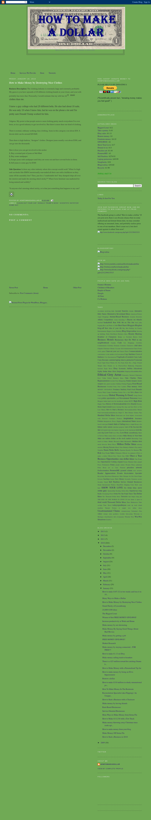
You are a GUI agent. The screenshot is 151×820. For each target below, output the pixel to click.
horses (114, 407)
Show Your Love (104, 144)
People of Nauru (104, 290)
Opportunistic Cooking (109, 462)
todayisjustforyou (119, 505)
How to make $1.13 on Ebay (113, 653)
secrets (140, 479)
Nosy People (106, 453)
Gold (99, 398)
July (105, 565)
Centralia (123, 346)
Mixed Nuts (119, 447)
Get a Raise (135, 392)
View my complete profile (110, 768)
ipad (106, 424)
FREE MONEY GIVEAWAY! (113, 639)
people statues (120, 465)
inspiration (128, 418)
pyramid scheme (126, 470)
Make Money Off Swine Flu (113, 733)
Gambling (114, 392)
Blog (124, 331)
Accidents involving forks (106, 311)
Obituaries (118, 453)
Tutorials (52, 73)
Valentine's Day (136, 511)
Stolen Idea (125, 491)
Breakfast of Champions (107, 337)
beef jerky (138, 322)
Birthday (119, 331)
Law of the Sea (130, 427)
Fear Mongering (120, 381)
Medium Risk (137, 441)
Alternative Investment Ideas (118, 313)
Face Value (102, 378)
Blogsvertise (103, 164)
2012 (103, 535)
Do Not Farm (119, 363)
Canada (113, 343)
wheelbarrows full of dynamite (114, 517)
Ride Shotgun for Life (127, 476)
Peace (99, 465)
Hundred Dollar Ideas (106, 415)
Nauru (106, 450)
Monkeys (126, 447)
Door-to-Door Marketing (126, 366)
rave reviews (137, 470)
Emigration (120, 371)
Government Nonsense (128, 398)
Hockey (139, 404)
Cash (120, 342)
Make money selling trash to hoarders (117, 657)
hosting (119, 407)
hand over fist (112, 401)
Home (13, 73)
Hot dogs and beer (127, 407)
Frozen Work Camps (104, 392)
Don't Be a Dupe (131, 363)
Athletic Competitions (105, 320)
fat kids (112, 381)
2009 (103, 742)
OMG (127, 456)
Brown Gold (137, 337)
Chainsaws (130, 346)
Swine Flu (117, 494)
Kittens (100, 427)
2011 (103, 539)
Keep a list (138, 424)
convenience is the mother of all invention (111, 354)
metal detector (102, 444)
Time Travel (107, 505)
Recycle (101, 167)
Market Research (114, 441)
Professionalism (103, 470)
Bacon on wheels (134, 319)
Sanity (112, 479)
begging (100, 325)
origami (120, 462)
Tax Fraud (124, 494)
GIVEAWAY (102, 142)
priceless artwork (134, 467)
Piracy (133, 465)
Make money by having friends (114, 703)
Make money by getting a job (114, 635)
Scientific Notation (69, 203)
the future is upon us (135, 499)
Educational (138, 368)
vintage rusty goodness (111, 514)
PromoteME (114, 470)
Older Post (77, 287)
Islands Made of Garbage (117, 424)
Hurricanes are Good (122, 415)
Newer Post (13, 287)
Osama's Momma (104, 284)
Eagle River (108, 368)
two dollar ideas (135, 508)
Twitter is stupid (119, 508)
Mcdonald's (127, 441)
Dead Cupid (101, 363)
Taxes (131, 494)
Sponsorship (111, 491)
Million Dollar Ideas (126, 444)
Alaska (131, 311)
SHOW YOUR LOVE (112, 487)
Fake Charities (130, 378)
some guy (13, 205)
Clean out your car (27, 203)
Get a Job (126, 392)
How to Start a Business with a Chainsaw (118, 699)
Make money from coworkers (113, 436)
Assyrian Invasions (136, 317)
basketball (108, 322)
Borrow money (103, 136)
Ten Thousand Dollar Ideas (111, 496)
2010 (103, 542)
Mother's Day (133, 447)
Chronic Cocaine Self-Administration (121, 348)
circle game (101, 351)
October (106, 553)
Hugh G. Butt (123, 413)
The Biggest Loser (109, 613)
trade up (130, 505)
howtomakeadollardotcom (109, 413)
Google (101, 293)
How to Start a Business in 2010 (115, 736)
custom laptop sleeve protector (121, 359)
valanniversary (125, 511)
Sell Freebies (103, 156)
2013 (103, 531)
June (105, 569)
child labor (138, 345)
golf (117, 398)
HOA (129, 404)
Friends (139, 389)
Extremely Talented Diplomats (132, 375)
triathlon (100, 508)
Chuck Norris (138, 348)
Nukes (112, 453)
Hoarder (134, 404)
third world (102, 502)
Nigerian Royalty (125, 450)
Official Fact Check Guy (116, 456)
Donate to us (103, 147)
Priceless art (102, 150)
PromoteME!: (103, 153)
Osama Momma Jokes (130, 462)
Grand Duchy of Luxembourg (114, 606)
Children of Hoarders (106, 287)
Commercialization (135, 351)
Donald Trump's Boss (48, 203)
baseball (100, 322)
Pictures (128, 465)
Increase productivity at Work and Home (118, 621)
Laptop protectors (105, 159)
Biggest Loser (103, 127)
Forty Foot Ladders (119, 387)
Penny (112, 465)
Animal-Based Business (119, 316)
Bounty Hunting (135, 333)
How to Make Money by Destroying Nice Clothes (35, 82)
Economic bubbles (126, 368)
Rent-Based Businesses (111, 707)
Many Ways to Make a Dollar (114, 598)
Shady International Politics (107, 485)
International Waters (129, 421)
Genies (120, 392)
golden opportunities (108, 398)
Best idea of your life (113, 328)
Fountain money (104, 139)
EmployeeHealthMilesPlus (133, 371)
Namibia (100, 450)
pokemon (139, 465)
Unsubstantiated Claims (109, 510)
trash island (138, 505)
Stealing (118, 491)
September (107, 557)
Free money (132, 386)
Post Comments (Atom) (29, 293)
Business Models (106, 339)
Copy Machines (129, 354)
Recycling (101, 476)
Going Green (138, 395)
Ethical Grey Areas (109, 374)
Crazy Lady (138, 357)
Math (122, 441)
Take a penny (103, 130)
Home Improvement (105, 407)
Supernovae (133, 491)
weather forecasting (126, 514)
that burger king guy (135, 496)
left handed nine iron (107, 430)
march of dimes (103, 441)
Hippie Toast (102, 404)
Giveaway (105, 395)
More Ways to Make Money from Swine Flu (119, 714)
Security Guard (103, 482)
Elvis (114, 371)
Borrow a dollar (108, 678)
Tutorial (107, 508)
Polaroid (122, 468)
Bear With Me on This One (123, 322)
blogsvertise (131, 331)
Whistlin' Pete (129, 517)
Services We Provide (28, 73)
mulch (140, 447)
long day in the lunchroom (127, 430)
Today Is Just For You (106, 198)
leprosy (116, 430)
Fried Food (131, 389)
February (107, 584)
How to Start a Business (115, 409)
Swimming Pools (107, 494)
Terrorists (124, 496)
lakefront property (118, 427)
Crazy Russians (103, 360)
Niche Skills (114, 450)
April (105, 576)
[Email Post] (52, 200)
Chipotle (100, 348)
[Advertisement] (75, 63)
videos (100, 514)
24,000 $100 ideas (109, 609)
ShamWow (120, 485)
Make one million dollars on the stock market (114, 438)
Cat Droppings (129, 343)
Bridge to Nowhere (125, 337)
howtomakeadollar (110, 764)
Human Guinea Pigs (135, 413)
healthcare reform (122, 401)
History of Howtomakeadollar (116, 404)
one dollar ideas (127, 458)
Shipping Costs (129, 485)
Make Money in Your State (132, 435)
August (106, 561)
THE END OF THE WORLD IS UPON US (112, 499)
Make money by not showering (114, 625)
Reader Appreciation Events (110, 473)
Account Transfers (121, 311)
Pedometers (106, 465)
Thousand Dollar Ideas (116, 502)
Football (110, 387)
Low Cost (109, 432)
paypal (140, 462)
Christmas (106, 348)
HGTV (131, 401)
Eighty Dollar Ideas (105, 371)
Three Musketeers (132, 502)
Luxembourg (133, 433)
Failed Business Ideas (115, 378)
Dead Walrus (110, 363)
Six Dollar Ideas (130, 488)
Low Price (116, 433)
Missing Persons (109, 447)
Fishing (124, 384)
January (106, 588)
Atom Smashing (119, 320)
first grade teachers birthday (112, 384)
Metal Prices (112, 444)
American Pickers (136, 314)
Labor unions (108, 427)
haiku (105, 401)
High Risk (138, 401)
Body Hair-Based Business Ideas (117, 334)
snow (140, 487)
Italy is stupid (130, 424)
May (105, 573)
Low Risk (124, 432)
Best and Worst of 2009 (110, 325)
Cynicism (138, 359)
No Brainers (135, 450)
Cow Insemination (110, 357)
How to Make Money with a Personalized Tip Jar (121, 668)
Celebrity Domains (113, 346)
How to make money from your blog (116, 729)
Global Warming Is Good (121, 395)
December (107, 546)
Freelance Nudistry (120, 389)
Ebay (116, 368)
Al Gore (101, 296)
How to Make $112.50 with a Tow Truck (118, 718)
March (106, 580)
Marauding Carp (137, 438)
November (107, 550)
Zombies (108, 520)
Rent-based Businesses (112, 476)
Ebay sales (102, 133)
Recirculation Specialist (133, 473)
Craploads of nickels (125, 357)
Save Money (119, 479)
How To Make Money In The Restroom (117, 689)
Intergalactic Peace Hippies (112, 421)
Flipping (129, 384)
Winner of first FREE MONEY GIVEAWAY (119, 617)
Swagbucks (102, 162)
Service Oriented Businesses (131, 482)
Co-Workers (102, 299)
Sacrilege (106, 479)
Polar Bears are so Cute (108, 468)
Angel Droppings (103, 317)
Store (42, 73)
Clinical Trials (123, 351)
